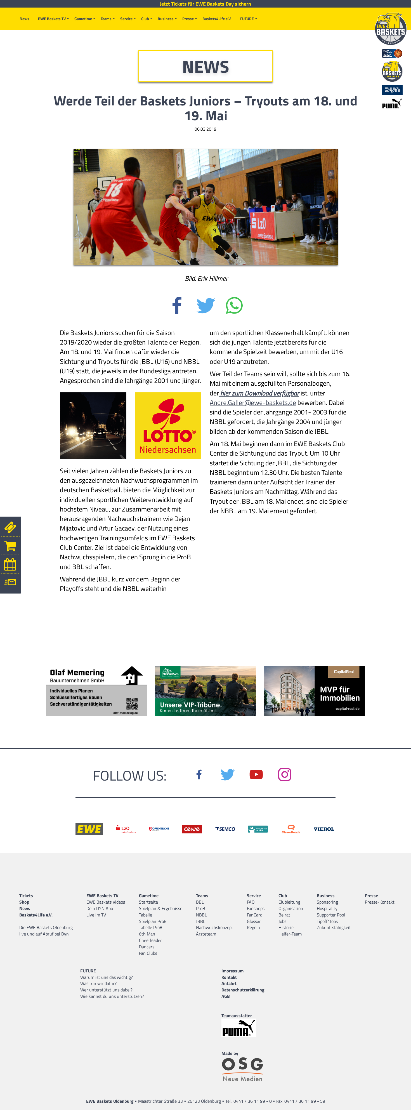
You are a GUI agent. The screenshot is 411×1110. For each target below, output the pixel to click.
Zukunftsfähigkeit (334, 927)
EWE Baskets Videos (105, 902)
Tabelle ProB (150, 927)
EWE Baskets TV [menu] (52, 19)
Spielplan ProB (153, 921)
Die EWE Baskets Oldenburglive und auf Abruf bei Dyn (46, 930)
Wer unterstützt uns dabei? (106, 989)
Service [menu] (126, 19)
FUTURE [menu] (247, 19)
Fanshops (255, 908)
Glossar (254, 921)
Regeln (253, 927)
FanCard (254, 914)
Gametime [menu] (83, 19)
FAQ (251, 902)
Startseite (148, 902)
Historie (286, 927)
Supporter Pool (331, 914)
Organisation (290, 908)
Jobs (282, 921)
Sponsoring (327, 902)
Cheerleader (150, 940)
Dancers (146, 946)
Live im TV (96, 914)
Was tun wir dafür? (98, 983)
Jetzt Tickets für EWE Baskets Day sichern (205, 4)
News (24, 19)
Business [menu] (166, 19)
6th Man (147, 933)
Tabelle (145, 914)
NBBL (201, 914)
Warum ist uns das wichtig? (106, 977)
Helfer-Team (290, 933)
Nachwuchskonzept (214, 927)
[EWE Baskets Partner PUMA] (242, 1028)
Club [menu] (145, 19)
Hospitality (327, 908)
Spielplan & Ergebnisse (160, 908)
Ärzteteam (206, 933)
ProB (200, 908)
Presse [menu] (188, 19)
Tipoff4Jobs (327, 921)
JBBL (200, 921)
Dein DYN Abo (99, 908)
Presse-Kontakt (380, 902)
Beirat (284, 914)
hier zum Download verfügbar (259, 393)
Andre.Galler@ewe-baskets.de (253, 402)
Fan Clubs (148, 953)
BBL (200, 902)
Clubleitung (289, 902)
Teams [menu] (106, 19)
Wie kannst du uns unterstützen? (112, 996)
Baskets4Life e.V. (217, 19)
